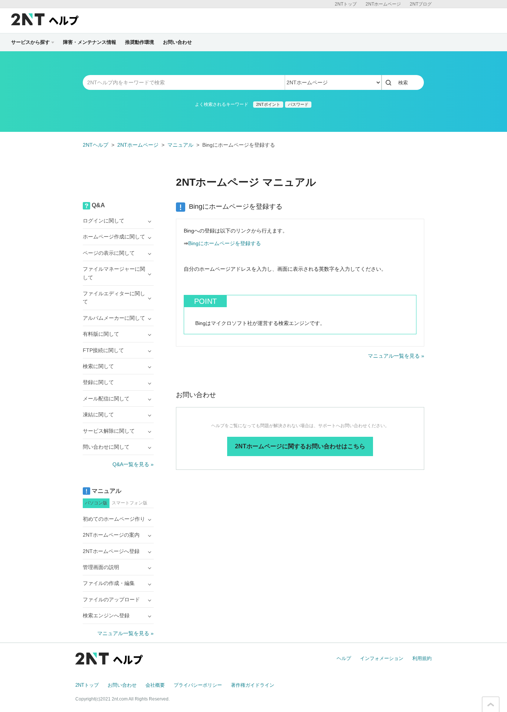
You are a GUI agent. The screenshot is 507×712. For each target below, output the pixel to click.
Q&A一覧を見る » (133, 464)
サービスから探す (30, 42)
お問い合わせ (177, 42)
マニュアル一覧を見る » (396, 356)
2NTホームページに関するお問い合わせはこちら (300, 446)
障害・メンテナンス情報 (89, 42)
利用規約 (422, 658)
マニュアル (180, 145)
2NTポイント (268, 104)
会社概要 (155, 685)
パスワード (298, 104)
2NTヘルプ (95, 145)
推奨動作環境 (139, 42)
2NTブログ (421, 4)
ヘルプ (344, 658)
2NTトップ (346, 4)
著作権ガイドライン (252, 685)
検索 (403, 82)
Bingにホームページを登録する (224, 243)
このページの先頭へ (491, 704)
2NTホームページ (383, 4)
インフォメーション (381, 658)
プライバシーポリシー (198, 685)
